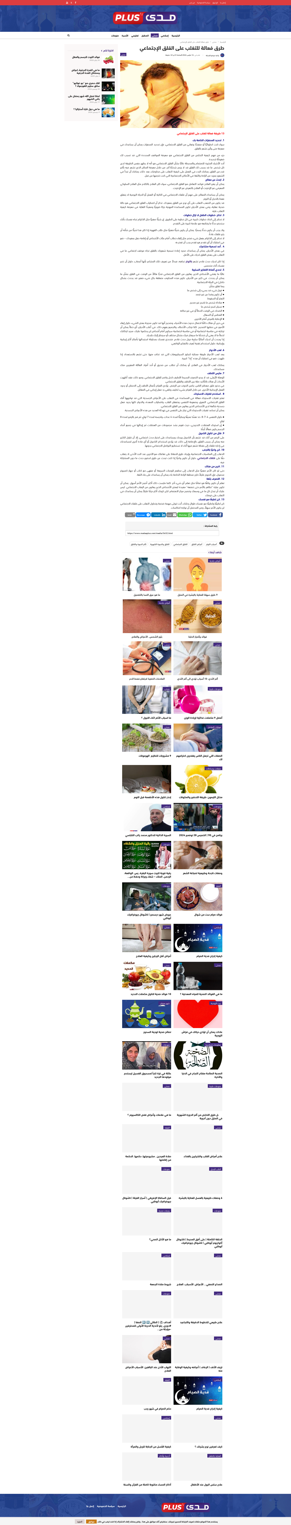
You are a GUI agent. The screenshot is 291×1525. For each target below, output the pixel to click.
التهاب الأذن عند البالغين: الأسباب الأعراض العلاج (148, 1368)
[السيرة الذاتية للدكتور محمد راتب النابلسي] (146, 817)
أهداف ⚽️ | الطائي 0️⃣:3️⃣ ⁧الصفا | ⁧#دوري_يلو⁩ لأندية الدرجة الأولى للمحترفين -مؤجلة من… (148, 1325)
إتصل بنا (223, 2)
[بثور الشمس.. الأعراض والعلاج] (147, 616)
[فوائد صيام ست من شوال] (198, 896)
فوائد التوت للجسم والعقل (86, 56)
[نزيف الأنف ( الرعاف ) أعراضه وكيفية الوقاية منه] (198, 1349)
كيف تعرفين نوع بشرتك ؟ (208, 1446)
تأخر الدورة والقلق (138, 544)
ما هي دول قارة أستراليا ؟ (87, 108)
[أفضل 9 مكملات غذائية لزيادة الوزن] (198, 699)
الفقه (218, 886)
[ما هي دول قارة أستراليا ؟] (108, 112)
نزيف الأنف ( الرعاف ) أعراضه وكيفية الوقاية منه (198, 1368)
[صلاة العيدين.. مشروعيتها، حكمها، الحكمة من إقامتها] (146, 1138)
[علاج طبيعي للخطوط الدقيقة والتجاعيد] (198, 1304)
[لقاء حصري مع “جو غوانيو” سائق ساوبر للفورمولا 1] (108, 86)
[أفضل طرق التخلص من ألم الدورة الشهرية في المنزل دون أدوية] (198, 1097)
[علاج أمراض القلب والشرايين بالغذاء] (198, 1138)
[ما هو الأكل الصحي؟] (146, 1221)
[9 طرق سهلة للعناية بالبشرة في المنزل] (197, 574)
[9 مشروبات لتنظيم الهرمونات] (146, 738)
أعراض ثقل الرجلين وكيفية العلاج (153, 955)
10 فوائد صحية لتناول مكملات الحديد (151, 993)
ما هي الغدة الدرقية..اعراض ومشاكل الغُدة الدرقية (86, 71)
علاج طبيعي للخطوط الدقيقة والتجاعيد (201, 1322)
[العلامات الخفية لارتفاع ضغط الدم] (147, 658)
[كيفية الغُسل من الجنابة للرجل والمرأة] (146, 1428)
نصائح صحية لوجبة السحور (157, 1031)
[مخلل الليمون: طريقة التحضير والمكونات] (198, 779)
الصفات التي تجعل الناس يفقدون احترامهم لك (199, 757)
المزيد (79, 1521)
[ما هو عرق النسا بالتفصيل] (147, 574)
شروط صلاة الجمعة (160, 1284)
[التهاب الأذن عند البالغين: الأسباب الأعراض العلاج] (146, 1349)
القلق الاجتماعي (180, 544)
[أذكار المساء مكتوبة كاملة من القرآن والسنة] (146, 1466)
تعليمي (135, 35)
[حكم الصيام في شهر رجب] (146, 1390)
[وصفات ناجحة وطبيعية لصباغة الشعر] (198, 855)
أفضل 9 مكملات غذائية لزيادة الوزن (203, 717)
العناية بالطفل (215, 1456)
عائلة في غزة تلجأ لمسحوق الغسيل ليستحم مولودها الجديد (147, 1075)
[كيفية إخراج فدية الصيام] (198, 938)
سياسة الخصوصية (203, 2)
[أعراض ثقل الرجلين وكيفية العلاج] (146, 938)
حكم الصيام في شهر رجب (157, 1408)
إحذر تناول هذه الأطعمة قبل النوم (152, 796)
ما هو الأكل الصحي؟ (160, 1239)
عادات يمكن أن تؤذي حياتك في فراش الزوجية (202, 1033)
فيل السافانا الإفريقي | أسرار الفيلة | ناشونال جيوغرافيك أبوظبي (146, 1199)
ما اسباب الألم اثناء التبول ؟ (156, 717)
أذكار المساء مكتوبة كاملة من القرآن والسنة (147, 1484)
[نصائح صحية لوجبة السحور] (146, 1014)
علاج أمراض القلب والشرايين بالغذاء (203, 1156)
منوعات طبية (215, 689)
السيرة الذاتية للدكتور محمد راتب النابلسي (148, 834)
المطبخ (145, 35)
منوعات (115, 35)
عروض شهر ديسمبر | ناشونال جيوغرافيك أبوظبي (149, 916)
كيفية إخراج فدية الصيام (209, 955)
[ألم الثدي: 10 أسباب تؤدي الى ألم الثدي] (197, 658)
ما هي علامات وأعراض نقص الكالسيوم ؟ (149, 1114)
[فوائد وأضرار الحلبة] (197, 616)
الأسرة (125, 35)
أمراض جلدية (215, 560)
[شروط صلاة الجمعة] (146, 1266)
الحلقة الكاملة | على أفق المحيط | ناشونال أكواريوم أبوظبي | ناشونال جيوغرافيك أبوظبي (199, 1243)
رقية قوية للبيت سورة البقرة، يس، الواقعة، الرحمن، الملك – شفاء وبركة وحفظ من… (147, 874)
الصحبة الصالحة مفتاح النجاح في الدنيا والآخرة (202, 1075)
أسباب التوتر (211, 544)
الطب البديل (216, 1169)
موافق (91, 1521)
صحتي (155, 35)
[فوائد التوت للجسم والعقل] (108, 60)
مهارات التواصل (214, 727)
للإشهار (215, 2)
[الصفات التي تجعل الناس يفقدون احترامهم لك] (198, 738)
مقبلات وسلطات (213, 768)
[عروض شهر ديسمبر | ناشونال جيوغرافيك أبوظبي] (146, 896)
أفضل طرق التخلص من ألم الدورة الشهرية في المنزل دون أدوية (199, 1116)
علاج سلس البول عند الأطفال (206, 1484)
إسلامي (165, 35)
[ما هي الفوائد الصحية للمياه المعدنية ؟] (198, 976)
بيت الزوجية (216, 1003)
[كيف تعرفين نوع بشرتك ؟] (198, 1428)
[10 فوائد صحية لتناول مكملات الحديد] (146, 976)
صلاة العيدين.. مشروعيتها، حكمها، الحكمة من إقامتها (148, 1157)
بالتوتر (189, 261)
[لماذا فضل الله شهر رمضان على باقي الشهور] (108, 99)
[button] (215, 514)
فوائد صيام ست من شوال (208, 914)
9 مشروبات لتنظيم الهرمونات (155, 755)
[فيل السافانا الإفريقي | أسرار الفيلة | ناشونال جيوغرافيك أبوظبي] (146, 1180)
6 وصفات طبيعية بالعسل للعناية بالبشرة (200, 1197)
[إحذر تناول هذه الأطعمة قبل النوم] (146, 779)
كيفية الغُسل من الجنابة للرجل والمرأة (151, 1446)
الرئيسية (176, 35)
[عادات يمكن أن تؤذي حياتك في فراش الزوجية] (198, 1014)
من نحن (192, 2)
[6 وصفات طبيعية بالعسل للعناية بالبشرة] (198, 1180)
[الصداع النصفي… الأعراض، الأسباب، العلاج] (198, 1266)
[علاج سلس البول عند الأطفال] (198, 1466)
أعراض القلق (196, 544)
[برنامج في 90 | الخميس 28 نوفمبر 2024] (198, 817)
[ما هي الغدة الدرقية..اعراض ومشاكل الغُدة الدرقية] (108, 73)
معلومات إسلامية (213, 1044)
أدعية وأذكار (164, 1456)
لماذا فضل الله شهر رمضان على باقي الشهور (84, 97)
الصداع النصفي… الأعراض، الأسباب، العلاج (199, 1284)
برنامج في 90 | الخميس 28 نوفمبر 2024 (200, 834)
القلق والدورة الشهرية (159, 544)
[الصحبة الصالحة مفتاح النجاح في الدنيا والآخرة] (198, 1055)
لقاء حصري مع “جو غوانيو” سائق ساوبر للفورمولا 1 (86, 84)
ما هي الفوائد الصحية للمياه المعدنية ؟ (201, 993)
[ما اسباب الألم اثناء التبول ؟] (146, 699)
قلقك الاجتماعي (206, 457)
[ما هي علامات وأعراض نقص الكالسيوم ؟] (146, 1097)
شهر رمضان (165, 1003)
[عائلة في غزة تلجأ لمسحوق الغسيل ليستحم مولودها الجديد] (146, 1055)
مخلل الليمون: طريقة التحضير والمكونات (200, 796)
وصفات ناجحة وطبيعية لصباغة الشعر (202, 872)
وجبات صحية (164, 1210)
